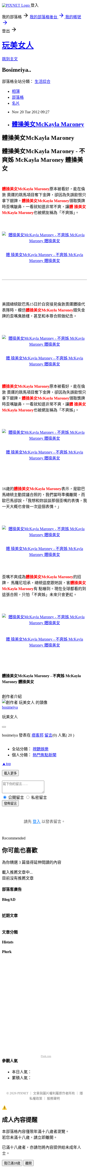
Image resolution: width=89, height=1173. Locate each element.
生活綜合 (42, 81)
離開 (28, 1163)
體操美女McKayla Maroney (48, 124)
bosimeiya (10, 707)
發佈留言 (10, 803)
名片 (16, 103)
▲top (6, 764)
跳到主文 (10, 59)
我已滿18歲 (12, 1163)
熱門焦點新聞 (44, 755)
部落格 (18, 97)
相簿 (16, 91)
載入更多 (10, 773)
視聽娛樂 (40, 749)
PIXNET (22, 1093)
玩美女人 (18, 45)
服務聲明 (53, 1098)
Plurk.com (46, 1056)
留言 (48, 735)
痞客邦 (38, 735)
